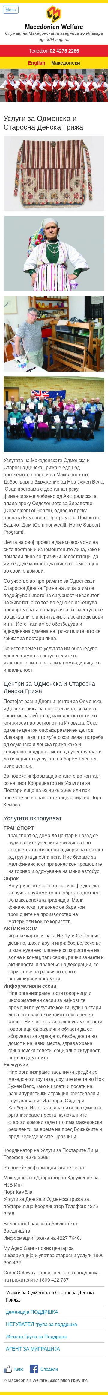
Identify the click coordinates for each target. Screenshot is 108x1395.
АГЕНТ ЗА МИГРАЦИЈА (33, 1348)
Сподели (49, 1369)
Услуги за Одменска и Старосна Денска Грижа (50, 1296)
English (36, 62)
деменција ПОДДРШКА (32, 1311)
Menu (10, 10)
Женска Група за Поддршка (37, 1336)
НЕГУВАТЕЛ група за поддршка (41, 1324)
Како (18, 1369)
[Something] (54, 414)
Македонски (65, 62)
